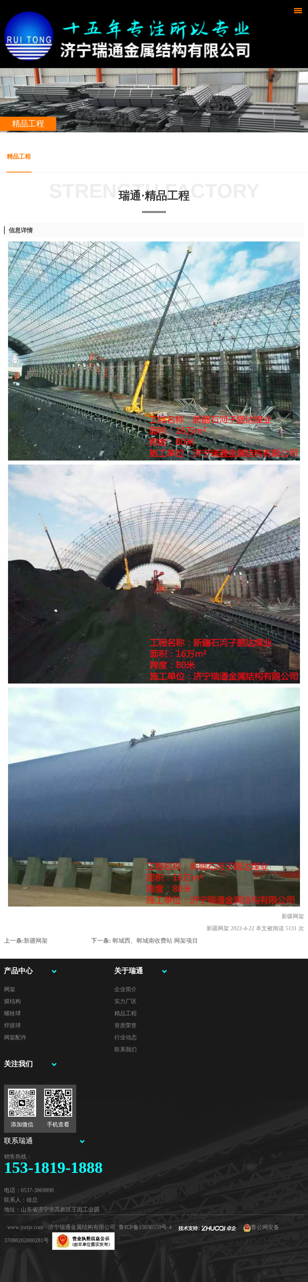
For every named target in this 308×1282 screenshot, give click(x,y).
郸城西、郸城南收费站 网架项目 (154, 940)
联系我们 (125, 1050)
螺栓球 (12, 1013)
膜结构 (12, 1001)
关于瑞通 (128, 971)
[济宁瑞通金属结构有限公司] (131, 32)
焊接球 (12, 1025)
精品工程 (19, 156)
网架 (9, 989)
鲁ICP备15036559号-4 (145, 1227)
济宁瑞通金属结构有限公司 (82, 1227)
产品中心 (18, 971)
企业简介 (125, 989)
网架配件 (15, 1038)
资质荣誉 (125, 1025)
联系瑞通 (18, 1141)
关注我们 (18, 1064)
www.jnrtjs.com (25, 1227)
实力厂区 (125, 1001)
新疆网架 (36, 940)
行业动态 (125, 1038)
